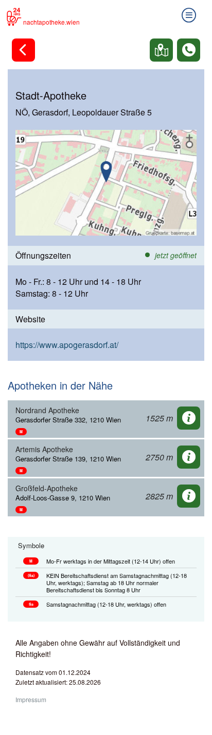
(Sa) (31, 575)
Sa (31, 604)
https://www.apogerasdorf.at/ (66, 345)
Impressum (30, 699)
